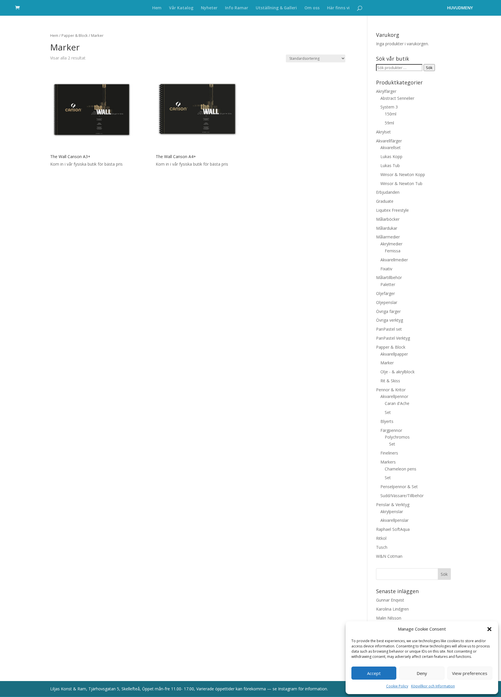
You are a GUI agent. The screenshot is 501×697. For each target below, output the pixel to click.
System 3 (389, 107)
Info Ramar (236, 8)
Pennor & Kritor (391, 389)
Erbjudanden (388, 192)
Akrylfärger (386, 91)
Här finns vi (338, 8)
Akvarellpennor (394, 396)
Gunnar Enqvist (390, 600)
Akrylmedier (391, 244)
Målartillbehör (389, 277)
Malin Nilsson (388, 618)
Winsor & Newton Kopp (402, 174)
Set (388, 412)
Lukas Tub (390, 165)
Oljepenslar (386, 302)
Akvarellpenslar (394, 520)
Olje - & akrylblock (397, 371)
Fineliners (389, 453)
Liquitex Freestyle (392, 210)
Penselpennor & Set (399, 486)
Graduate (384, 201)
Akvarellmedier (394, 259)
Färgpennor (391, 430)
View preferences (469, 673)
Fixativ (386, 268)
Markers (388, 462)
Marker (387, 362)
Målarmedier (388, 237)
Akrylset (383, 132)
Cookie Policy (397, 686)
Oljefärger (385, 293)
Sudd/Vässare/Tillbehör (402, 495)
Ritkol (381, 538)
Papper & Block (74, 35)
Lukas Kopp (391, 156)
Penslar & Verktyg (392, 504)
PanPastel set (389, 329)
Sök (429, 67)
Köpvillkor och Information (433, 686)
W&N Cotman (389, 556)
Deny (422, 673)
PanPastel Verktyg (393, 338)
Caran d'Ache (397, 403)
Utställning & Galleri (276, 8)
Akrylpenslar (391, 511)
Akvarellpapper (394, 354)
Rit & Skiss (390, 380)
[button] (489, 629)
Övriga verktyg (389, 320)
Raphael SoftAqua (393, 529)
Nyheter (209, 8)
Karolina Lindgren (392, 609)
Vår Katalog (181, 8)
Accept (374, 673)
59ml (389, 123)
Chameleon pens (400, 469)
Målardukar (386, 228)
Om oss (312, 8)
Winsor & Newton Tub (401, 183)
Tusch (381, 547)
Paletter (387, 284)
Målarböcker (388, 219)
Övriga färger (388, 311)
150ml (390, 114)
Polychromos (397, 437)
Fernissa (392, 251)
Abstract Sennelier (397, 98)
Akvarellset (390, 147)
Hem (156, 8)
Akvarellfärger (389, 141)
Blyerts (386, 421)
